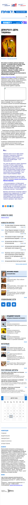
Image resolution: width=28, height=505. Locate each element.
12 (11, 411)
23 (23, 413)
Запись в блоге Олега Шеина (8, 77)
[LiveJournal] (10, 206)
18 (8, 413)
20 (14, 413)
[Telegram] (13, 206)
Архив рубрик (5, 443)
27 (14, 416)
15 (20, 411)
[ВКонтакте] (3, 206)
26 (11, 416)
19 (11, 413)
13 (14, 411)
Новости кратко (6, 441)
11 (8, 411)
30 (23, 416)
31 (5, 419)
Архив (25, 297)
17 (5, 413)
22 (20, 413)
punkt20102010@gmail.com (16, 485)
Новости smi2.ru (5, 217)
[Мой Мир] (8, 206)
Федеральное (5, 436)
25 (8, 416)
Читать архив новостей (21, 264)
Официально (5, 438)
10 (5, 411)
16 (23, 411)
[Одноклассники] (5, 206)
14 (17, 411)
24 (5, 416)
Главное (3, 433)
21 (17, 413)
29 (20, 416)
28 (17, 416)
